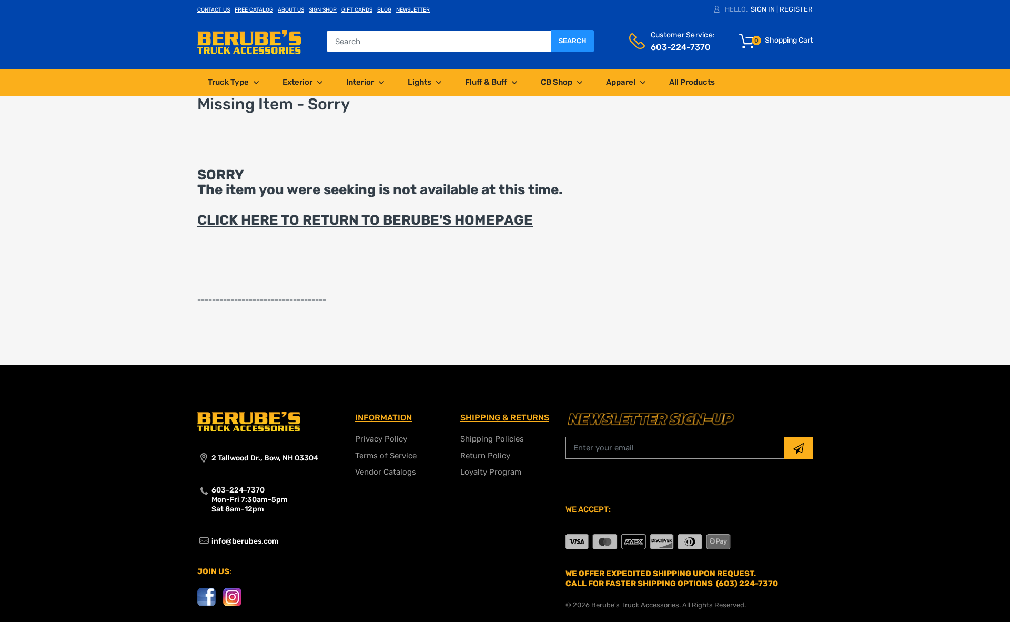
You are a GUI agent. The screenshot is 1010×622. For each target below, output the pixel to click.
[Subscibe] (798, 448)
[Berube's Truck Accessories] (249, 41)
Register (796, 9)
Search (572, 41)
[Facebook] (206, 596)
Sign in (763, 9)
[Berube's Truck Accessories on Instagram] (232, 596)
